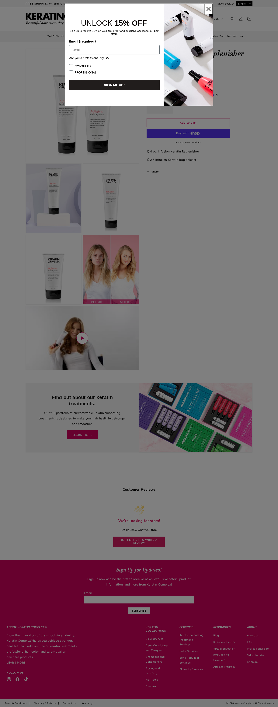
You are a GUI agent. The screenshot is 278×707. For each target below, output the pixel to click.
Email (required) (82, 41)
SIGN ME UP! (114, 85)
